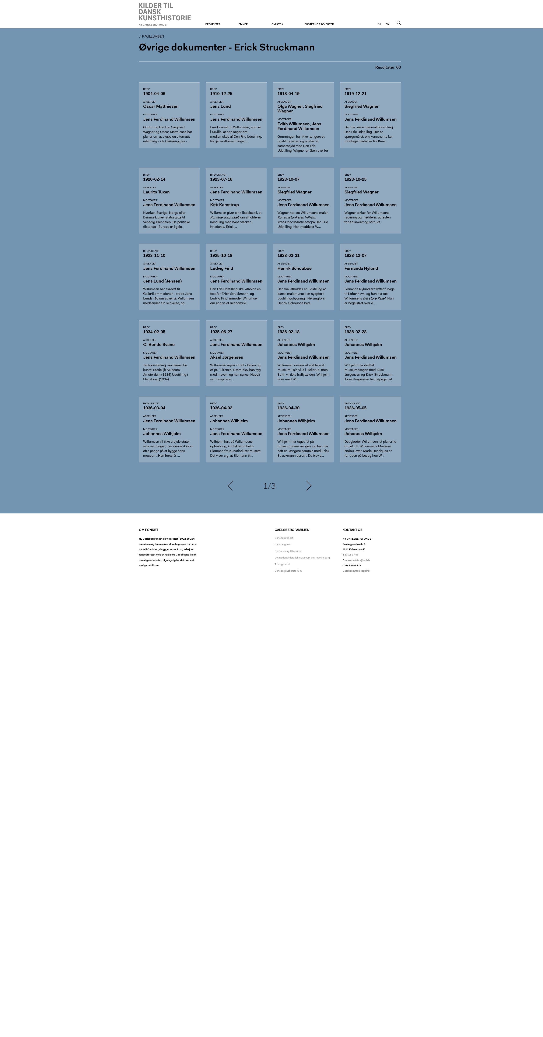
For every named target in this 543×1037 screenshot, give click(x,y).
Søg (398, 22)
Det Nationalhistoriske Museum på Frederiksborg (302, 558)
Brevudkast (218, 175)
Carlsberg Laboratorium (288, 571)
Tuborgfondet (282, 564)
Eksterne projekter (319, 24)
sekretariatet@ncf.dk (357, 560)
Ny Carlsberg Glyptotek (288, 551)
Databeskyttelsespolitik (356, 571)
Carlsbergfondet (284, 538)
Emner (243, 24)
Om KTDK (277, 24)
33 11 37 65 (351, 555)
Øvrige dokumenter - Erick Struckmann (227, 48)
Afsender (149, 102)
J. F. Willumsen (165, 14)
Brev (146, 89)
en (387, 24)
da (379, 24)
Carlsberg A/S (283, 544)
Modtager (150, 114)
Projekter (212, 24)
